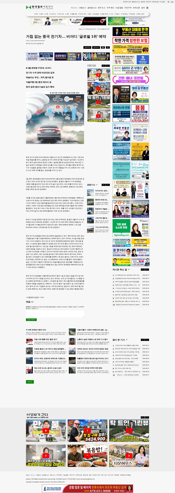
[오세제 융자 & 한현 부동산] (131, 35)
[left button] (104, 66)
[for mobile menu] (147, 8)
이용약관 (116, 475)
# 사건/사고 (52, 14)
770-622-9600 (71, 479)
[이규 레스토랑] (87, 21)
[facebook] (108, 47)
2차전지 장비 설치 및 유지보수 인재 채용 (126, 298)
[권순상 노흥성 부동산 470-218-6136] (39, 56)
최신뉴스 (74, 8)
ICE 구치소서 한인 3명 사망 (123, 368)
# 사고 (111, 14)
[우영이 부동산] (131, 53)
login (172, 2)
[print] (103, 47)
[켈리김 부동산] (140, 94)
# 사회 (46, 14)
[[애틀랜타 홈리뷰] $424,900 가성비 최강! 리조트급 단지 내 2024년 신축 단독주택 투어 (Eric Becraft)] (98, 88)
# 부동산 (117, 14)
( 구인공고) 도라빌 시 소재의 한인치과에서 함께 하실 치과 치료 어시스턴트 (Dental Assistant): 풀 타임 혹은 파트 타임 (128, 288)
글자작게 (87, 47)
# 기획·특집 (124, 14)
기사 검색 (162, 1)
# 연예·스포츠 (140, 14)
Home (27, 475)
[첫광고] (126, 21)
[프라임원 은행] (121, 113)
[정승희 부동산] (140, 209)
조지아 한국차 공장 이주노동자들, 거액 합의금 (128, 352)
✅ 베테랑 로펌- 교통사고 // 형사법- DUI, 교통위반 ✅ (128, 301)
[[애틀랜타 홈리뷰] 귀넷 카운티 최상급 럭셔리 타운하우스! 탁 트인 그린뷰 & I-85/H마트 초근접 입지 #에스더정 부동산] (98, 102)
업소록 (143, 1)
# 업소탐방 (96, 14)
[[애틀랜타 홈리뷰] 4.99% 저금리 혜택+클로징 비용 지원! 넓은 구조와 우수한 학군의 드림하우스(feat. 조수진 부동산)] (98, 75)
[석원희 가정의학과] (122, 243)
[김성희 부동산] (48, 21)
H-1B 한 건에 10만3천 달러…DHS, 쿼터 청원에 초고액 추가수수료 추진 (128, 291)
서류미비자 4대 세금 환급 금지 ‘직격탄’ (126, 355)
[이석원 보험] (131, 43)
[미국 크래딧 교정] (96, 56)
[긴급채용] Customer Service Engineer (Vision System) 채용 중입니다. (128, 278)
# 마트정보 (132, 14)
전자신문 (136, 8)
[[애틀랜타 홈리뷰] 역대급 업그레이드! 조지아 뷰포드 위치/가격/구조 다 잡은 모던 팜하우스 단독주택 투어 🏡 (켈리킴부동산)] (98, 116)
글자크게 (96, 47)
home (80, 29)
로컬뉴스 (82, 8)
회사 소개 (104, 475)
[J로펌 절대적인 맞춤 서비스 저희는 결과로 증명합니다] (121, 190)
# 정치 (36, 14)
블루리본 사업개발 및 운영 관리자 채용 (126, 295)
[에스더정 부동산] (140, 190)
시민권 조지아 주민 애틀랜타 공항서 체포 (127, 345)
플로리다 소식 (136, 1)
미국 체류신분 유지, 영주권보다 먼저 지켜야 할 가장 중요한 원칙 (128, 275)
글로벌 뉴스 (92, 8)
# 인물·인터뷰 (104, 14)
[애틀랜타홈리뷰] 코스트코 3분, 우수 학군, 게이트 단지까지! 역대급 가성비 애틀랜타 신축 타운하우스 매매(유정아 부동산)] (129, 455)
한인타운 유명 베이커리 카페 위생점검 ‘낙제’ (127, 348)
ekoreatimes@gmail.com (87, 479)
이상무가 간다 (127, 1)
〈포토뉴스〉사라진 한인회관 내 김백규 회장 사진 (128, 375)
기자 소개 (110, 475)
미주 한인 (110, 8)
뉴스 (83, 29)
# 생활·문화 (73, 14)
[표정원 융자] (67, 56)
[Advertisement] (98, 151)
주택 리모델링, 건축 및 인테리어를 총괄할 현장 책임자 (128, 281)
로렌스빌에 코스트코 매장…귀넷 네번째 (126, 358)
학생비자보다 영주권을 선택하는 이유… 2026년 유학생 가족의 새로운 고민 (128, 285)
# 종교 (89, 14)
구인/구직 (148, 1)
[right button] (108, 66)
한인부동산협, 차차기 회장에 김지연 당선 (127, 365)
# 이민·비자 (60, 14)
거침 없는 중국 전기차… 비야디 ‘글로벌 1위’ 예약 (97, 29)
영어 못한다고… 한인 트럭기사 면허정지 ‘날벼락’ (128, 371)
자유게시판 (155, 1)
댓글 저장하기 (31, 319)
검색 (143, 8)
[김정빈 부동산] (141, 252)
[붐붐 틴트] (140, 113)
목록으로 (29, 382)
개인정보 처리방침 (125, 475)
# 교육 (67, 14)
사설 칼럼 (119, 8)
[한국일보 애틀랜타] (39, 7)
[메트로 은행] (140, 132)
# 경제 (41, 14)
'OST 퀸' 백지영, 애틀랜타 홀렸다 (124, 361)
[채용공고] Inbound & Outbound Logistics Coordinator (128, 304)
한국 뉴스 (101, 8)
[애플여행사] (141, 243)
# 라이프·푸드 (82, 14)
